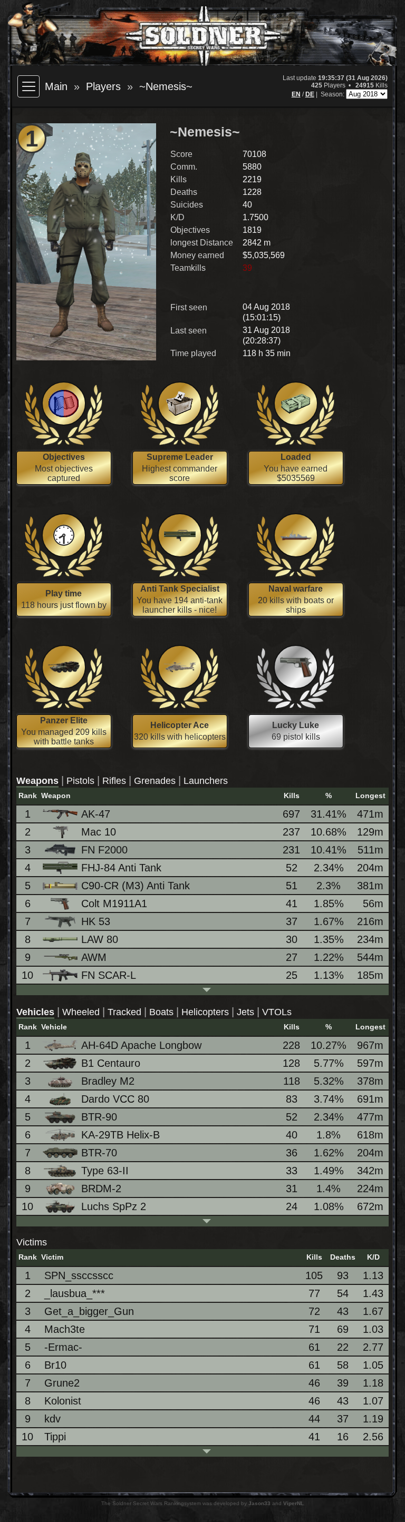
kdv (52, 1419)
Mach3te (64, 1329)
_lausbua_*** (74, 1293)
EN (296, 94)
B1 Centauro (110, 1063)
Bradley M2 (107, 1081)
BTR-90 (99, 1117)
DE (309, 94)
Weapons (37, 780)
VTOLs (277, 1012)
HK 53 (95, 921)
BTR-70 (99, 1152)
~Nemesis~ (165, 86)
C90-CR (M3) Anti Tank (135, 885)
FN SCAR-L (108, 975)
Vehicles (35, 1012)
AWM (94, 957)
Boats (161, 1012)
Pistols (80, 780)
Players (103, 86)
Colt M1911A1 (114, 903)
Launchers (206, 780)
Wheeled (81, 1012)
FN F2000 (104, 850)
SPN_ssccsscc (78, 1275)
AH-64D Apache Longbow (141, 1045)
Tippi (55, 1436)
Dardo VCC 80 (115, 1099)
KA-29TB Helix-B (120, 1135)
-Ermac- (63, 1347)
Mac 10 (98, 832)
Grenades (155, 780)
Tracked (124, 1012)
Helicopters (205, 1012)
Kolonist (62, 1401)
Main (56, 86)
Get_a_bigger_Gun (89, 1311)
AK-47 (95, 814)
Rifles (114, 780)
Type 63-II (105, 1170)
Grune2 (62, 1383)
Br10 (55, 1365)
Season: (333, 94)
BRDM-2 (101, 1188)
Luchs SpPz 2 (113, 1206)
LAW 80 (99, 939)
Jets (245, 1012)
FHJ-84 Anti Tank (121, 867)
